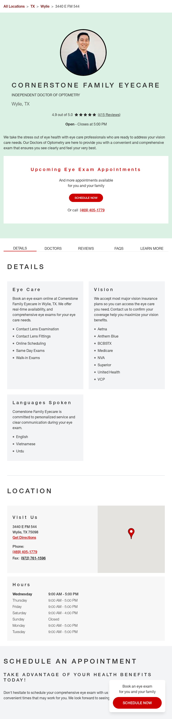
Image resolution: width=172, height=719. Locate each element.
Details (20, 248)
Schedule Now (86, 197)
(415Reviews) (109, 114)
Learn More (151, 248)
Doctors (53, 248)
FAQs (118, 248)
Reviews (86, 248)
